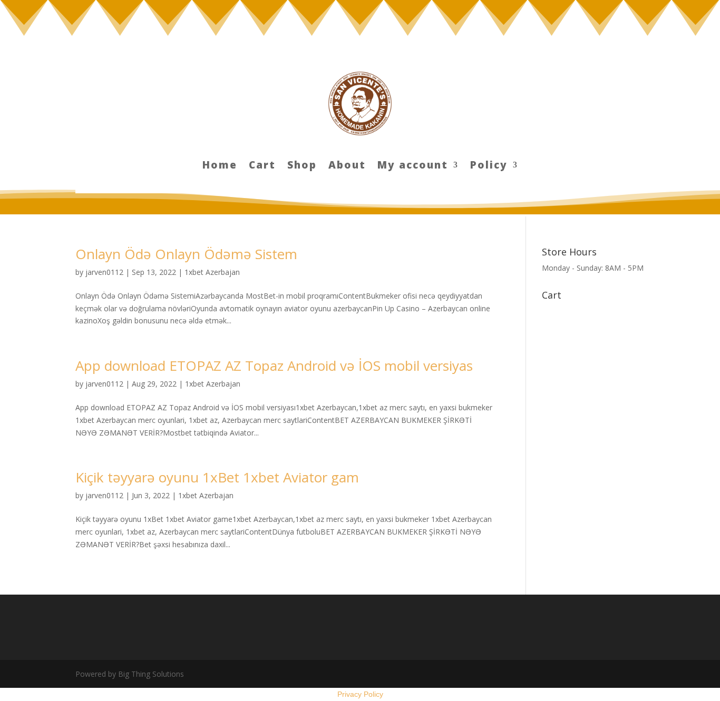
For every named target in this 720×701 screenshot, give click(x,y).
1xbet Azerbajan (212, 272)
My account (412, 166)
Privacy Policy (360, 694)
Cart (262, 166)
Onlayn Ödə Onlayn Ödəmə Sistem (186, 253)
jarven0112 (104, 272)
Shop (302, 166)
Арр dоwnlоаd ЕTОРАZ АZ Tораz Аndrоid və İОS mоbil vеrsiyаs (274, 365)
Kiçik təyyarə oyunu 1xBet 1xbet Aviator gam (217, 477)
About (347, 166)
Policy (489, 166)
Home (219, 166)
